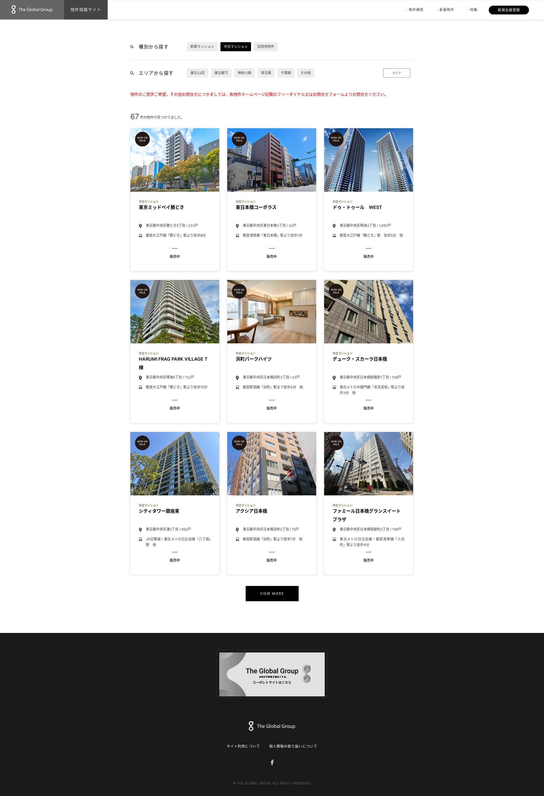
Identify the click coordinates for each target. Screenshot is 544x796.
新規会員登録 (509, 10)
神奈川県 (244, 73)
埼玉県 (266, 73)
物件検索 (416, 10)
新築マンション (202, 46)
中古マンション (236, 46)
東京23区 (197, 73)
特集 (473, 10)
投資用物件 (265, 46)
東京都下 (221, 73)
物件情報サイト (86, 9)
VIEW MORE (272, 593)
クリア (396, 73)
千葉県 (286, 73)
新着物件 (446, 10)
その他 (306, 73)
